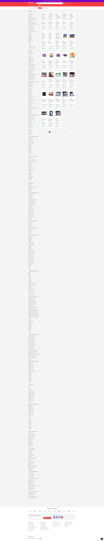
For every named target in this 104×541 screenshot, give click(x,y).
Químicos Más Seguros (33, 303)
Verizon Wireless (32, 481)
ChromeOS (31, 240)
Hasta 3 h (31, 162)
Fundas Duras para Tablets (33, 18)
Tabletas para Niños (32, 19)
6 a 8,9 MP (31, 85)
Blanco (31, 421)
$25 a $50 (31, 59)
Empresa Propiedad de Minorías (34, 315)
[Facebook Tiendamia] (54, 517)
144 (30, 276)
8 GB (30, 150)
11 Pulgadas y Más (32, 345)
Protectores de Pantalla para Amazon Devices (35, 24)
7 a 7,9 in (31, 92)
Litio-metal (31, 288)
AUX (30, 322)
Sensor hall (31, 469)
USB (30, 330)
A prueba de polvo (32, 356)
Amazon (31, 37)
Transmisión (31, 97)
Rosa (30, 426)
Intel (30, 175)
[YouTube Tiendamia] (62, 517)
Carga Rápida (32, 352)
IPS (30, 265)
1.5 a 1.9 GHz (31, 254)
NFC (30, 329)
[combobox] (51, 3)
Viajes (30, 104)
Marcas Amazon (32, 489)
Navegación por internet (33, 99)
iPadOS (31, 237)
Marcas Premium (32, 294)
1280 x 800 (31, 362)
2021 (30, 246)
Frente (31, 157)
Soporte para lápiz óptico (33, 351)
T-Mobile (31, 483)
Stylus (30, 20)
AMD (30, 172)
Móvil (30, 328)
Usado (31, 54)
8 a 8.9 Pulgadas (32, 341)
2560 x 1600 (31, 410)
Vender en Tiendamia (31, 524)
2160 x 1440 (31, 409)
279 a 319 (31, 223)
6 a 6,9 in (31, 91)
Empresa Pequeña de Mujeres (34, 312)
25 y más (31, 113)
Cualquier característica (33, 297)
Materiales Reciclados (33, 302)
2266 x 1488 (31, 367)
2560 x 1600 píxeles (32, 395)
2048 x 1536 (31, 365)
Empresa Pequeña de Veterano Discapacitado (35, 314)
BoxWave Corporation (33, 457)
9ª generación (32, 213)
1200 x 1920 (31, 414)
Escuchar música (32, 103)
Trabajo (31, 98)
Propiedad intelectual (43, 524)
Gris (30, 420)
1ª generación (32, 208)
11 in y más (31, 127)
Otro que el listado (32, 290)
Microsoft (31, 39)
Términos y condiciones (31, 528)
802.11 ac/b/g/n (32, 436)
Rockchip (31, 179)
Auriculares (31, 185)
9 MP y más (31, 86)
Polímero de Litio (32, 289)
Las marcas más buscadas (52, 508)
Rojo (30, 425)
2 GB (30, 145)
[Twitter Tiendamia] (59, 517)
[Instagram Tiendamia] (57, 517)
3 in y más (31, 134)
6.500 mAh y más (32, 79)
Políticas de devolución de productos (33, 527)
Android (31, 236)
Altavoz (31, 184)
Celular (31, 230)
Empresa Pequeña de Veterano (34, 313)
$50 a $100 (31, 60)
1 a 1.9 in (31, 132)
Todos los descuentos (33, 67)
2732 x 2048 (31, 368)
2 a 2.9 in (31, 133)
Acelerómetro (31, 463)
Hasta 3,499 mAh (32, 201)
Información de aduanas (31, 529)
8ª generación (32, 214)
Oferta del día (32, 66)
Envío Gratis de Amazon (33, 31)
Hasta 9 (31, 109)
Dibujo (31, 102)
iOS (30, 241)
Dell (30, 43)
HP (30, 42)
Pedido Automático (32, 494)
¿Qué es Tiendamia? (30, 523)
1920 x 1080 (31, 408)
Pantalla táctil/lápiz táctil (33, 283)
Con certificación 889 (33, 308)
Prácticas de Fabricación (33, 301)
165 (30, 277)
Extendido (31, 71)
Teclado (31, 190)
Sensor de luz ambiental (33, 465)
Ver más (30, 154)
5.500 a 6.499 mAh (32, 78)
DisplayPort (31, 445)
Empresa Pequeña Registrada (34, 309)
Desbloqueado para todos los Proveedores (35, 486)
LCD (30, 266)
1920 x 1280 (31, 400)
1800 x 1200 (31, 399)
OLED (30, 269)
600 (30, 278)
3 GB (30, 146)
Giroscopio (31, 464)
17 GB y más (31, 120)
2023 (30, 248)
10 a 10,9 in (31, 126)
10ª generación (32, 212)
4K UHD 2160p (32, 194)
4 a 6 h (31, 163)
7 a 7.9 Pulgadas (32, 340)
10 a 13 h (31, 166)
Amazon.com (31, 453)
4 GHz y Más (31, 260)
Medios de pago (30, 530)
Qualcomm (31, 178)
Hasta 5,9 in (31, 90)
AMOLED (31, 264)
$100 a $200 (31, 61)
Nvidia (31, 378)
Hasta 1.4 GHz (32, 253)
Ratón (30, 189)
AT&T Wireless (32, 482)
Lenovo (31, 38)
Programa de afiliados (31, 525)
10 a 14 (31, 110)
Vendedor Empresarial (33, 450)
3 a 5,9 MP (31, 84)
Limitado (31, 72)
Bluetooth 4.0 (31, 442)
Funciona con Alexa (32, 493)
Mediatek (31, 377)
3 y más (31, 388)
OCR (30, 282)
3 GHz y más (31, 140)
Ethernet (31, 324)
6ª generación (32, 217)
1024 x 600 (31, 405)
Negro (30, 419)
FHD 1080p (31, 195)
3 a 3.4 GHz (31, 258)
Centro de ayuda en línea (31, 526)
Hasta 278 (31, 222)
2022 (30, 247)
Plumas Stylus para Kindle (33, 23)
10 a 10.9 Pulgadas (32, 344)
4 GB (30, 147)
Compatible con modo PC (33, 357)
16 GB (30, 151)
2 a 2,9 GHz (31, 139)
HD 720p (31, 196)
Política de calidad (42, 525)
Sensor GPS (31, 468)
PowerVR (31, 379)
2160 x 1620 (31, 366)
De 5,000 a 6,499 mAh (33, 203)
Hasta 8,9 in (31, 123)
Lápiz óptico (31, 188)
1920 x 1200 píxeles (32, 394)
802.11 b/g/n (31, 437)
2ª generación (32, 209)
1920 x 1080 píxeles (32, 393)
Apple (30, 173)
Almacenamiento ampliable (33, 350)
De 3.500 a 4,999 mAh (33, 202)
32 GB (30, 152)
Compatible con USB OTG (33, 355)
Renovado (31, 53)
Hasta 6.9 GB (31, 116)
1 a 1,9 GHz (31, 138)
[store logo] (32, 3)
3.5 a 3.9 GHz (31, 259)
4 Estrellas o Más (32, 48)
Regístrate (69, 3)
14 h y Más (31, 167)
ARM (30, 174)
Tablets (31, 15)
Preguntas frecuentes (43, 523)
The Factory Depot (32, 458)
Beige (30, 424)
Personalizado (32, 476)
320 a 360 (31, 224)
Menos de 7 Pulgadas (33, 339)
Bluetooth (31, 229)
